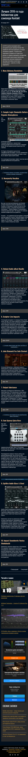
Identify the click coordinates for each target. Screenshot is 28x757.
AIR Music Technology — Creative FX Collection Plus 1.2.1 (14, 604)
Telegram (15, 696)
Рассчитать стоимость (14, 680)
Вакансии (11, 749)
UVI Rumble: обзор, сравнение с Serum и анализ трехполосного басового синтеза (13, 632)
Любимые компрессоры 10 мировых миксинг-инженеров (13, 597)
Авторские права (11, 751)
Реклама (17, 749)
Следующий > (24, 569)
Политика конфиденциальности (15, 751)
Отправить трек (14, 658)
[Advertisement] (14, 249)
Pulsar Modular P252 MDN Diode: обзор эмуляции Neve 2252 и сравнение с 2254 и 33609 (14, 729)
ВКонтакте (14, 700)
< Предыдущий (14, 569)
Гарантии (23, 749)
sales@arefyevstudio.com (11, 2)
